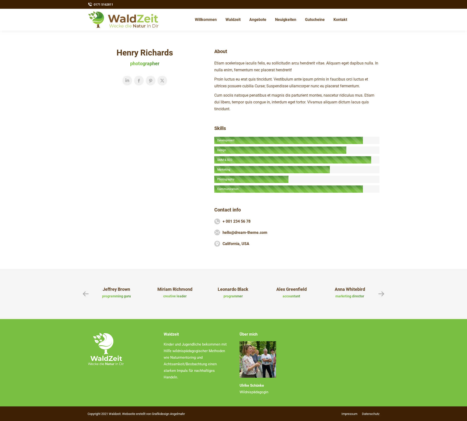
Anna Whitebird (350, 289)
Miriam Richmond (174, 289)
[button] (86, 294)
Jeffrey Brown (116, 289)
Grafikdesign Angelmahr (168, 414)
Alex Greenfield (291, 289)
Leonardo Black (233, 289)
